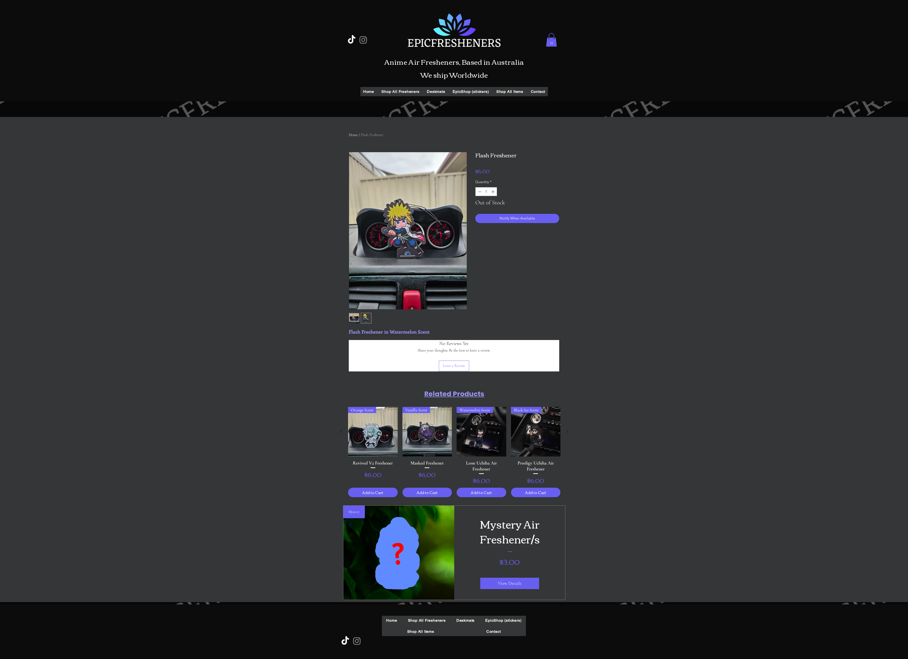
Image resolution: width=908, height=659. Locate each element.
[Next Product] (567, 431)
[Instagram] (363, 40)
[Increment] (493, 191)
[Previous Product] (341, 431)
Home (353, 135)
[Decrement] (479, 191)
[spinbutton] (486, 191)
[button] (551, 40)
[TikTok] (352, 40)
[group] (454, 452)
